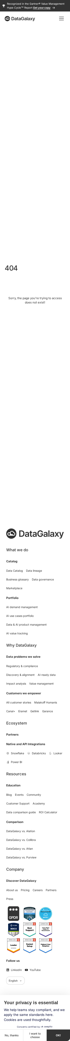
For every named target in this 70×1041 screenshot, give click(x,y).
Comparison (14, 822)
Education (13, 785)
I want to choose (35, 1035)
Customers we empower (23, 693)
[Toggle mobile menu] (61, 18)
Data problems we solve (23, 657)
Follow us (13, 961)
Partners (12, 734)
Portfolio (12, 598)
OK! (58, 1035)
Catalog (11, 561)
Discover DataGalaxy (21, 881)
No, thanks (12, 1035)
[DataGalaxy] (20, 18)
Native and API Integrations (25, 744)
